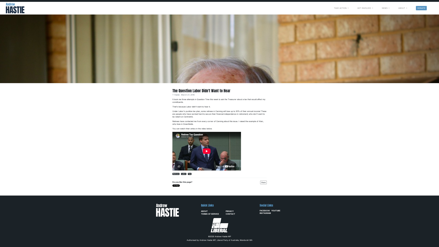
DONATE (421, 8)
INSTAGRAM (265, 213)
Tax (189, 174)
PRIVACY (230, 211)
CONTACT (230, 214)
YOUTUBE (275, 210)
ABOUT (204, 211)
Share (263, 182)
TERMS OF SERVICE (210, 214)
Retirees (176, 174)
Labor (184, 174)
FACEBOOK (265, 210)
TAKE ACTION (340, 8)
